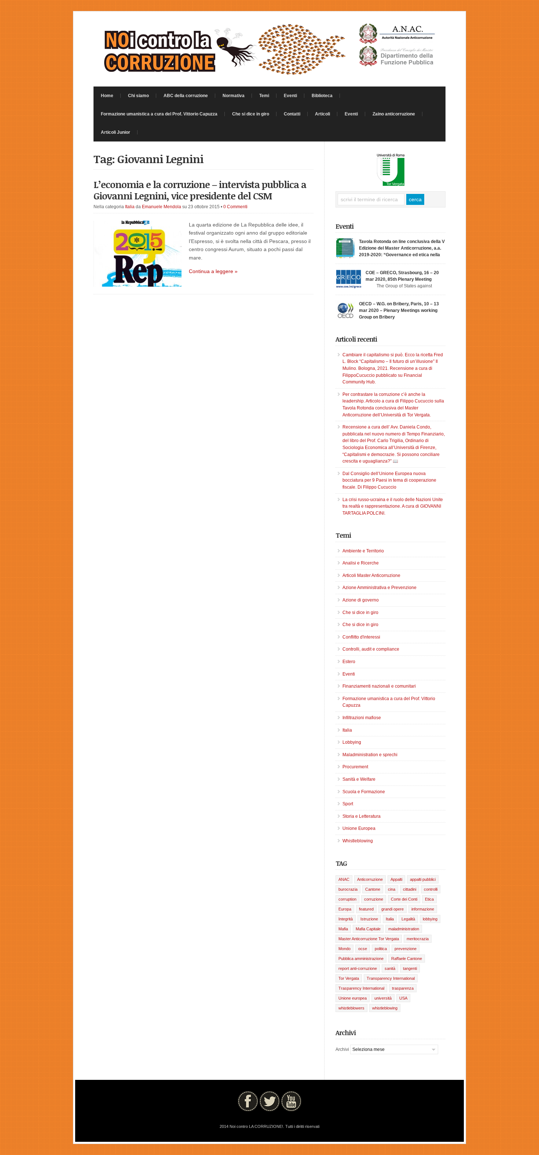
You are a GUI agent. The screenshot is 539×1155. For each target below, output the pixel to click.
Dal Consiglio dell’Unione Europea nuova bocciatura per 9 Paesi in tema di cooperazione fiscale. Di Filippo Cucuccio (389, 480)
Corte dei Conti (404, 899)
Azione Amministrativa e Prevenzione (379, 587)
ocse (362, 948)
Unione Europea (358, 828)
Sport (347, 803)
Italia (130, 206)
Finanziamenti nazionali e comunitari (379, 686)
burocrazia (348, 889)
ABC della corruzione (186, 95)
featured (366, 909)
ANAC (343, 879)
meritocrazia (418, 939)
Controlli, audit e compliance (370, 649)
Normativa (234, 95)
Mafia (343, 929)
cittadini (409, 889)
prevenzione (406, 948)
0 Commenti (235, 206)
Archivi (342, 1049)
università (383, 998)
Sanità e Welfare (358, 779)
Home (107, 95)
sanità (390, 968)
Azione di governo (360, 600)
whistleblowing (384, 1008)
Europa (344, 909)
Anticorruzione (370, 879)
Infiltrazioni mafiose (361, 717)
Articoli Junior (115, 132)
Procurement (355, 766)
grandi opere (392, 909)
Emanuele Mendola (161, 206)
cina (391, 889)
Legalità (408, 919)
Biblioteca (322, 95)
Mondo (344, 948)
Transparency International (391, 978)
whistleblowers (351, 1008)
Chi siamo (138, 95)
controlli (430, 889)
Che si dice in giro (250, 114)
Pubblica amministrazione (361, 958)
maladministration (403, 929)
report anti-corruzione (357, 968)
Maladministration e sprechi (369, 754)
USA (403, 998)
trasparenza (403, 988)
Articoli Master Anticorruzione (371, 575)
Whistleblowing (357, 840)
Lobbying (351, 742)
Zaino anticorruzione (394, 114)
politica (381, 948)
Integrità (345, 919)
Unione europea (352, 998)
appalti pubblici (423, 879)
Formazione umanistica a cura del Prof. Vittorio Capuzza (159, 114)
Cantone (372, 889)
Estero (348, 661)
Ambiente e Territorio (363, 550)
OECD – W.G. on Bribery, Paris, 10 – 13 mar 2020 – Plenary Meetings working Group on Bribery (399, 310)
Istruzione (369, 919)
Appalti (396, 879)
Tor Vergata (348, 978)
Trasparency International (361, 988)
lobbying (430, 919)
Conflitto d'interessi (361, 637)
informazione (422, 909)
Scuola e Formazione (363, 791)
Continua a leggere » (213, 271)
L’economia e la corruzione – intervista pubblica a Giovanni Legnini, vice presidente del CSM (200, 190)
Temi (264, 95)
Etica (429, 899)
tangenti (410, 968)
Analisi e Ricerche (360, 563)
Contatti (292, 114)
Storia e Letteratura (361, 816)
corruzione (373, 899)
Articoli (322, 114)
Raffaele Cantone (406, 958)
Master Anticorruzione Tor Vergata (368, 939)
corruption (347, 899)
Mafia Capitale (368, 929)
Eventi (290, 95)
